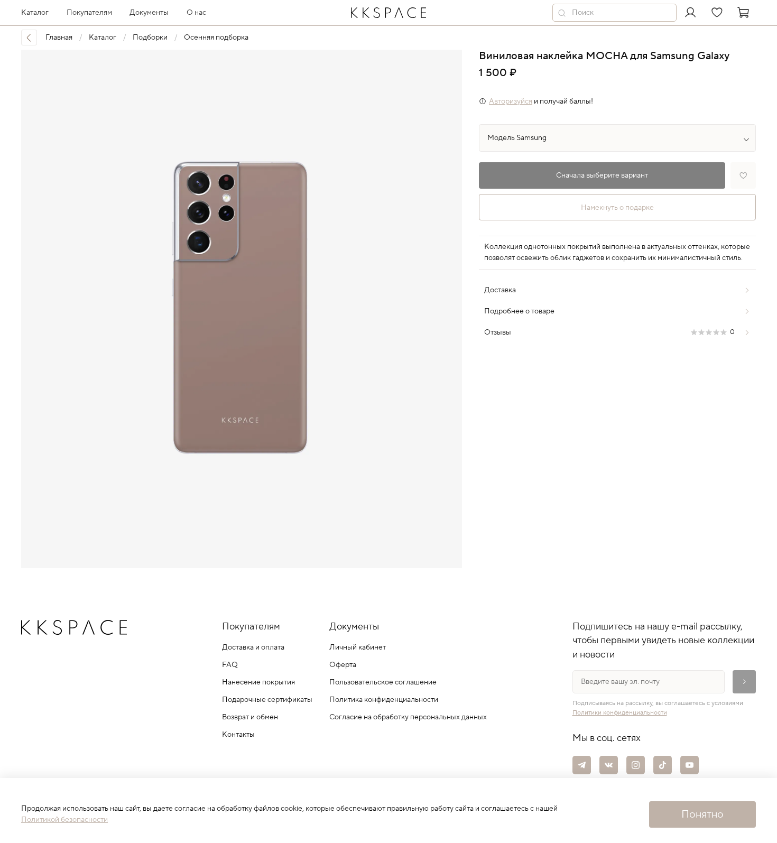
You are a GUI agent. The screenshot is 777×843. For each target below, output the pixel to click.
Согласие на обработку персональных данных (408, 717)
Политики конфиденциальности (619, 713)
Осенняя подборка (216, 37)
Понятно (702, 814)
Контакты (238, 734)
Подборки (150, 37)
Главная (58, 37)
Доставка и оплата (253, 647)
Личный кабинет (357, 647)
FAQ (230, 665)
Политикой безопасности (64, 820)
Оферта (342, 665)
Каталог (102, 37)
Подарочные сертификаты (267, 700)
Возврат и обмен (250, 717)
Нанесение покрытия (258, 682)
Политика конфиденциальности (383, 700)
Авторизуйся (510, 101)
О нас (196, 12)
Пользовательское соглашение (383, 682)
